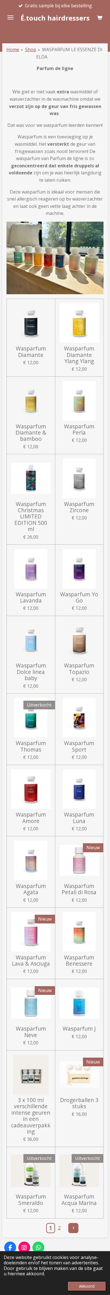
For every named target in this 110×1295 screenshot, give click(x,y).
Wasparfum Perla (79, 429)
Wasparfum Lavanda (31, 597)
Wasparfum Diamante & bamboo (31, 432)
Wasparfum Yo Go (79, 597)
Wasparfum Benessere (79, 960)
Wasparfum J (79, 1029)
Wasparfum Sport (79, 746)
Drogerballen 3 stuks (79, 1103)
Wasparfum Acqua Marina (79, 1199)
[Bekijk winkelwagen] (99, 17)
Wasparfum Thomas (31, 746)
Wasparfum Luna (79, 817)
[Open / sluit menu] (10, 17)
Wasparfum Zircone (79, 507)
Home (12, 49)
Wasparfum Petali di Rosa (79, 889)
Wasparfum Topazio (79, 668)
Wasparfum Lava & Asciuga (31, 960)
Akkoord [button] (86, 1286)
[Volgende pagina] (73, 1228)
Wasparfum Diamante (31, 351)
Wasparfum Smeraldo (31, 1199)
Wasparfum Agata (31, 889)
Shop (30, 49)
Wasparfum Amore (31, 817)
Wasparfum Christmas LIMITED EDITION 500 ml (30, 516)
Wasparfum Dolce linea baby (31, 671)
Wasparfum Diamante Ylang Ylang (79, 354)
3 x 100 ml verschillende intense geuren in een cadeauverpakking (30, 1116)
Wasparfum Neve (31, 1032)
